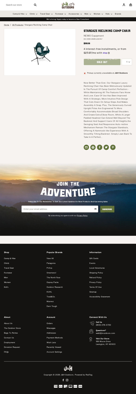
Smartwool (51, 273)
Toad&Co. (51, 297)
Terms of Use (95, 287)
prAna (49, 268)
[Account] (124, 5)
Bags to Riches (11, 333)
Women (97, 14)
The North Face (53, 277)
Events (92, 263)
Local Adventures (97, 268)
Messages (51, 328)
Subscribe (107, 209)
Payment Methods (55, 338)
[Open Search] (35, 5)
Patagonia (51, 263)
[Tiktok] (72, 380)
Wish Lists (51, 342)
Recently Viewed (54, 347)
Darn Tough (52, 306)
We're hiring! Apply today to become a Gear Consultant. (67, 19)
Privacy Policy (82, 216)
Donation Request (12, 347)
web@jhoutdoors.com (105, 333)
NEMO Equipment (94, 35)
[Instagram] (67, 380)
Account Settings (54, 352)
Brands (118, 14)
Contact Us (9, 338)
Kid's (6, 287)
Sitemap (93, 292)
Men (86, 14)
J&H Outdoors (67, 375)
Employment (9, 342)
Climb (32, 14)
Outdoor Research (55, 287)
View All (50, 258)
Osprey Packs (53, 282)
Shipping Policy (96, 273)
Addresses (51, 333)
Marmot (50, 301)
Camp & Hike (19, 14)
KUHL (49, 292)
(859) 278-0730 (103, 325)
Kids (108, 14)
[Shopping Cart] (130, 5)
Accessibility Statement (99, 297)
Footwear (59, 14)
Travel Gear (45, 14)
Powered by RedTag (83, 375)
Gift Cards (94, 258)
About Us (8, 323)
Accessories (74, 14)
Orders (50, 323)
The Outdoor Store (12, 328)
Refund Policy (95, 277)
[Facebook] (63, 380)
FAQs (6, 352)
